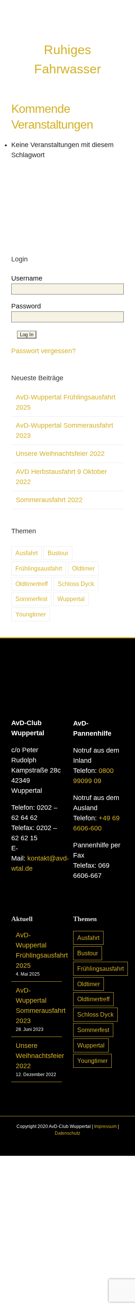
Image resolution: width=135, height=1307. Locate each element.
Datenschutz (67, 1133)
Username (26, 278)
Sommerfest (31, 598)
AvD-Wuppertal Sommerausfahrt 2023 (37, 1006)
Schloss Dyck (76, 583)
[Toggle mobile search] (107, 26)
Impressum (105, 1126)
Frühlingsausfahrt (38, 568)
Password (26, 306)
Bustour (58, 553)
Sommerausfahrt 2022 (49, 500)
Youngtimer (30, 614)
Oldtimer (83, 568)
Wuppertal (71, 598)
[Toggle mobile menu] (121, 26)
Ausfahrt (26, 553)
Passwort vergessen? (43, 351)
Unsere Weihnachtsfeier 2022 (60, 453)
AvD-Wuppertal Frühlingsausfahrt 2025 (37, 950)
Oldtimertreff (31, 583)
